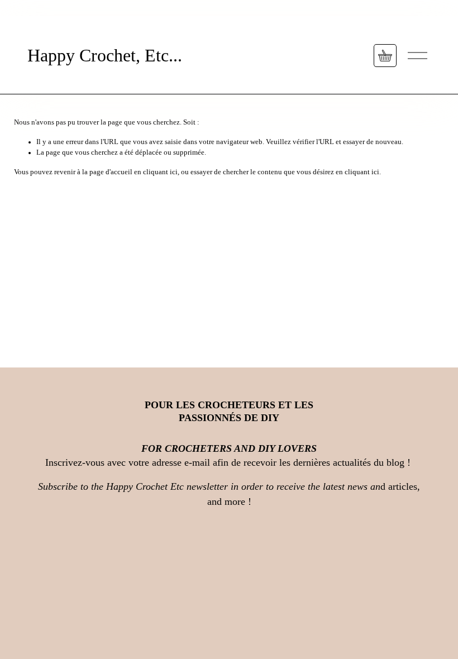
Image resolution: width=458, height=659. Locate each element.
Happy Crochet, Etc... (104, 55)
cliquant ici (160, 172)
